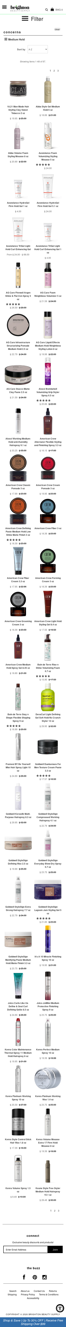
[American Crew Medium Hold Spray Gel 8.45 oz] (18, 647)
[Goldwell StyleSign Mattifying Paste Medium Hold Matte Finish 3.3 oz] (18, 939)
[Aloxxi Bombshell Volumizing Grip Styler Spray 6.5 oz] (48, 371)
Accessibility (33, 1298)
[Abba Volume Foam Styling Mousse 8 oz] (18, 135)
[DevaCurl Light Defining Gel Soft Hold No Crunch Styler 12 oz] (48, 697)
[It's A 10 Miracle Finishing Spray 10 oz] (48, 939)
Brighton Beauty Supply (44, 1314)
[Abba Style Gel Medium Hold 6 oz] (48, 89)
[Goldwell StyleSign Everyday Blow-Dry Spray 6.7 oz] (48, 843)
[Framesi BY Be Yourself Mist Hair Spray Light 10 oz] (18, 747)
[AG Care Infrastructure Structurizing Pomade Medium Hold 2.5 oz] (18, 325)
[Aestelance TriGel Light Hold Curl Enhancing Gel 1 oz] (48, 228)
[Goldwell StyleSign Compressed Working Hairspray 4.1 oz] (48, 796)
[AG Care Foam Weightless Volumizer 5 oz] (48, 275)
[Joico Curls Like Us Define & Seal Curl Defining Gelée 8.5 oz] (18, 986)
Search (12, 1290)
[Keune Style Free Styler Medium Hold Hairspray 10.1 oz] (48, 1169)
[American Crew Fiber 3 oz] (48, 511)
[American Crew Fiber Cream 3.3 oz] (18, 560)
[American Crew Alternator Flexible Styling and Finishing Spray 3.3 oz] (48, 421)
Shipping (12, 1294)
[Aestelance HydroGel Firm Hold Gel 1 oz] (18, 185)
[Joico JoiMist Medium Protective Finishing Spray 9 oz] (48, 986)
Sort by (21, 49)
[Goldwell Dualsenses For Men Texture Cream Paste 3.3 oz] (48, 747)
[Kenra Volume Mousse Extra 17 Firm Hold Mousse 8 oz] (48, 1122)
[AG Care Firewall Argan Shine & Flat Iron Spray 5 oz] (18, 275)
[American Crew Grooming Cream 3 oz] (18, 604)
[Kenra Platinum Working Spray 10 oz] (18, 1079)
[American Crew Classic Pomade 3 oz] (18, 468)
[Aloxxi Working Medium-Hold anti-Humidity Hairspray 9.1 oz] (18, 421)
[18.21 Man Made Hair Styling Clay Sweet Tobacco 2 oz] (18, 89)
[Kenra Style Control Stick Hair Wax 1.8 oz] (18, 1122)
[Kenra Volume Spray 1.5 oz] (18, 1168)
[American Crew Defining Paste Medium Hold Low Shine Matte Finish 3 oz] (18, 511)
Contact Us (39, 1290)
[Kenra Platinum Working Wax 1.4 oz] (48, 1079)
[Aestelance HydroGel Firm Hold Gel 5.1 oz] (48, 185)
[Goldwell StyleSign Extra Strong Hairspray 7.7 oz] (18, 889)
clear (57, 29)
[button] (43, 164)
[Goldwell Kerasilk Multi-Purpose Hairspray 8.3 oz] (18, 796)
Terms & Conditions (48, 1294)
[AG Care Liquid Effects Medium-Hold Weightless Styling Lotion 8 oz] (48, 325)
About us (25, 1290)
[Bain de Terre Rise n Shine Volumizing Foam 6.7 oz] (48, 647)
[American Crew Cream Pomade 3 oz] (48, 468)
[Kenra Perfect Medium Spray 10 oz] (48, 1032)
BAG (58, 9)
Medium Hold (16, 39)
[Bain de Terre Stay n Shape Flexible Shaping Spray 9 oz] (18, 697)
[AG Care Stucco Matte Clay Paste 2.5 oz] (18, 371)
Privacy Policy (28, 1294)
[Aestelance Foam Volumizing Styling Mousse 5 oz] (48, 135)
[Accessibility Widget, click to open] (60, 1308)
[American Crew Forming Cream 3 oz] (48, 560)
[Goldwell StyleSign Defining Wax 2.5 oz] (18, 843)
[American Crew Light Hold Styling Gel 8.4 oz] (48, 604)
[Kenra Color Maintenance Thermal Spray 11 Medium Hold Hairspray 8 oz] (18, 1032)
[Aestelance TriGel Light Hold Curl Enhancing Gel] (18, 228)
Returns (53, 1290)
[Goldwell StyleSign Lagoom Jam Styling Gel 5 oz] (48, 889)
